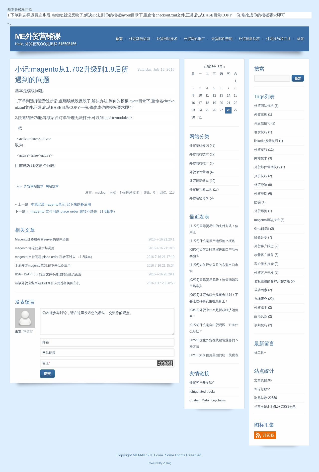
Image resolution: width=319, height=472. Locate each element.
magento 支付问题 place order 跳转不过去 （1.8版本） (74, 211)
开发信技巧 (264, 123)
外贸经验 (263, 185)
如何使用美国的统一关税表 (213, 355)
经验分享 (263, 237)
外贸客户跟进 (266, 246)
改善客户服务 (266, 255)
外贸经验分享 (201, 198)
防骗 (259, 202)
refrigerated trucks (202, 391)
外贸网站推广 (194, 39)
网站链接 (48, 352)
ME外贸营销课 (37, 36)
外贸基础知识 (139, 39)
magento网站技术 (269, 220)
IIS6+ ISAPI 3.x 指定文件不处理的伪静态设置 (48, 274)
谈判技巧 (263, 325)
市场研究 (264, 299)
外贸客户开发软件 (202, 382)
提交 (47, 373)
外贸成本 (263, 307)
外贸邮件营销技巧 (269, 167)
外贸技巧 (264, 149)
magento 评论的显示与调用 (34, 248)
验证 (46, 363)
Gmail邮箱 (264, 229)
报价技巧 (263, 176)
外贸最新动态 (249, 39)
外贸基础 (263, 193)
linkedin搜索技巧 (268, 141)
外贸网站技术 (167, 39)
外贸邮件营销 (221, 39)
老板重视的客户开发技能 (274, 281)
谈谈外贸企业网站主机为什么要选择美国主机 (47, 283)
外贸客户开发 (266, 272)
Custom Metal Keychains (207, 400)
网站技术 (52, 186)
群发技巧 (263, 132)
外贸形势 (263, 211)
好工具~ (260, 352)
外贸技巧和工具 (278, 39)
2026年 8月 (214, 67)
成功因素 (263, 290)
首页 (119, 39)
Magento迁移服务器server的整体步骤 (42, 239)
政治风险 (263, 316)
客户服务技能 (266, 264)
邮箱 (45, 342)
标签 (300, 39)
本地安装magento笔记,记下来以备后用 (61, 204)
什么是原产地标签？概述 (212, 241)
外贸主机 (263, 114)
